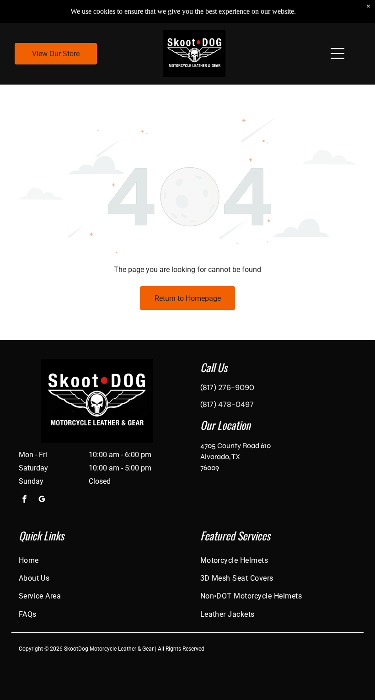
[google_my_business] (42, 500)
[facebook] (25, 500)
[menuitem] (97, 560)
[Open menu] (337, 53)
